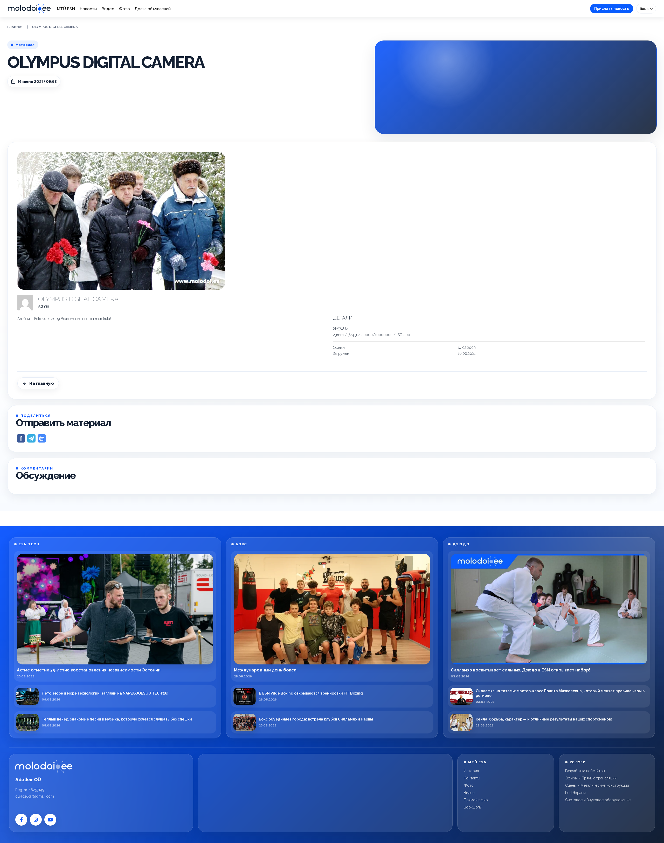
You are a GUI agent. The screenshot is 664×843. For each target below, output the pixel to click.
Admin (43, 306)
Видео (107, 8)
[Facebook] (21, 820)
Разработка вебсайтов (585, 771)
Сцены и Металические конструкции (597, 785)
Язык (644, 8)
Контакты (472, 778)
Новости (88, 8)
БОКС (241, 544)
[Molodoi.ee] (43, 766)
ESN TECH (29, 544)
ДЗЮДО (461, 544)
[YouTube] (50, 820)
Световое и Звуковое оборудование (598, 800)
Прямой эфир (476, 800)
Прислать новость (611, 8)
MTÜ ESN (66, 8)
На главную (41, 383)
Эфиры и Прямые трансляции (591, 778)
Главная (15, 27)
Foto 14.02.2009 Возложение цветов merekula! (72, 319)
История (471, 771)
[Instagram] (36, 820)
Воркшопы (473, 807)
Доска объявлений (153, 8)
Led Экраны (575, 793)
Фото (124, 8)
